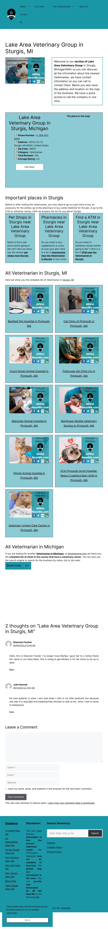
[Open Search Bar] (21, 22)
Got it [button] (27, 920)
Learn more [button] (11, 913)
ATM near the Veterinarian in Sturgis (86, 255)
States (23, 6)
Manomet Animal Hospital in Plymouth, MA (29, 423)
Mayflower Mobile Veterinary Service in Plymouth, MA (79, 423)
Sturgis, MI (68, 280)
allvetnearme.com (77, 553)
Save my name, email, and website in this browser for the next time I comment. (50, 788)
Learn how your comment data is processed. (71, 803)
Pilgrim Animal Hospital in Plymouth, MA (29, 475)
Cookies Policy (54, 847)
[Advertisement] (54, 590)
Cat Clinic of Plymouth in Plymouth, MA (78, 323)
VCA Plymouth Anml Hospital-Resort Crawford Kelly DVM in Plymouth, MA (79, 475)
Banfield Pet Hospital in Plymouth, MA (29, 323)
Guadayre (11, 823)
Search (95, 833)
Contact (23, 14)
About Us (83, 6)
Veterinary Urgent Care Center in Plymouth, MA (29, 528)
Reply (11, 669)
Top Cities (39, 6)
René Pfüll (10, 881)
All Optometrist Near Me (11, 842)
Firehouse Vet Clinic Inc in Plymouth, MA (79, 373)
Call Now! (29, 167)
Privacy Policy (54, 852)
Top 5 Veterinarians (62, 6)
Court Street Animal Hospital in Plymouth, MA (29, 373)
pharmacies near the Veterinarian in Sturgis (53, 255)
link (37, 897)
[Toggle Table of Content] (25, 566)
